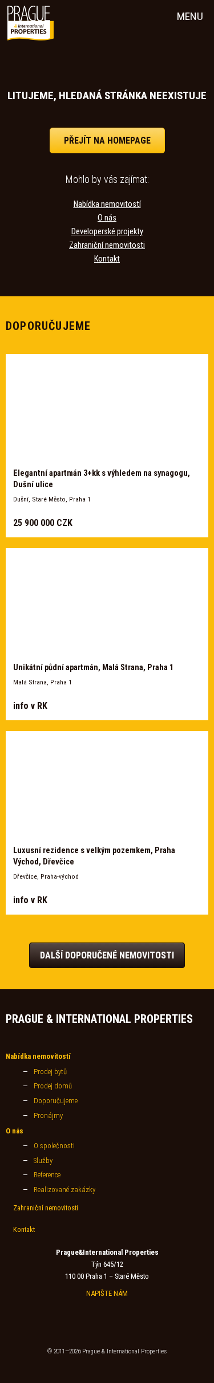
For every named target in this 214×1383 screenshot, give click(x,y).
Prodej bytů (50, 1071)
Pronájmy (48, 1115)
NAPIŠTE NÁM (107, 1293)
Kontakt (107, 259)
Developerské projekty (107, 231)
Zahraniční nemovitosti (107, 245)
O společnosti (54, 1145)
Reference (47, 1174)
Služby (43, 1160)
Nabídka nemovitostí (107, 204)
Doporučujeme (56, 1100)
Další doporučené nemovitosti (107, 955)
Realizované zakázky (64, 1189)
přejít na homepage (107, 140)
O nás (107, 218)
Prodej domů (53, 1086)
